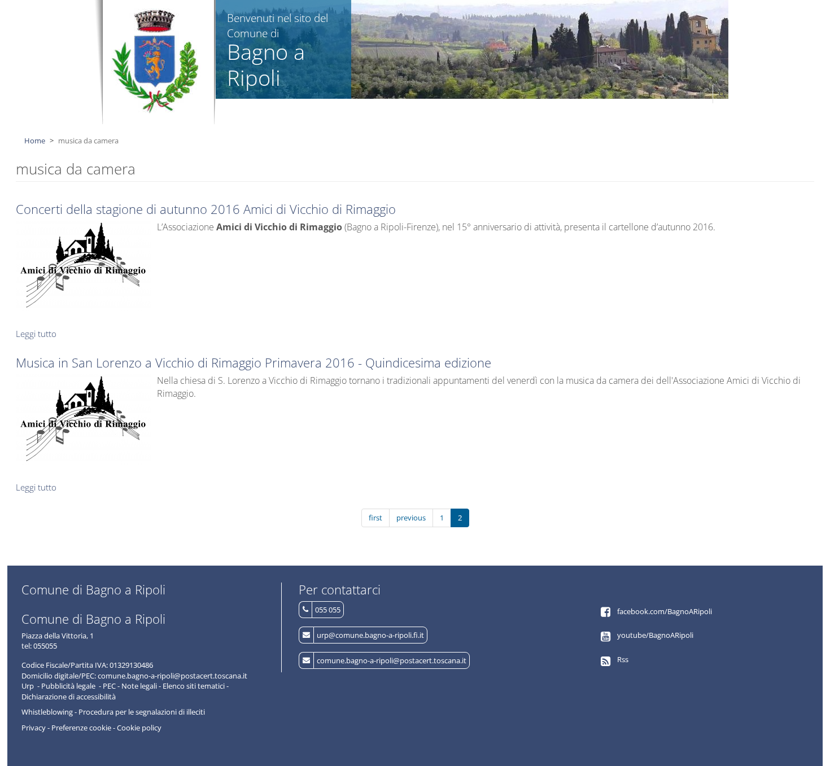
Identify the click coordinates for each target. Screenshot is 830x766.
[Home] (155, 61)
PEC (109, 686)
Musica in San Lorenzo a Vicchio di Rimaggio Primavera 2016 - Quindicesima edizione (253, 362)
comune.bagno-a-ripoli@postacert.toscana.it (391, 660)
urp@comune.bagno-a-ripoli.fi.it (370, 635)
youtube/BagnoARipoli (655, 635)
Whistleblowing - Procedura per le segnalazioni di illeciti (113, 712)
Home (34, 140)
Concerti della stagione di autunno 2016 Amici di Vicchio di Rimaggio (206, 208)
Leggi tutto (36, 333)
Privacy (33, 728)
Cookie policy (139, 728)
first (375, 518)
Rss (622, 659)
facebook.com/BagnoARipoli (664, 611)
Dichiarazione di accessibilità (68, 696)
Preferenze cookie (81, 728)
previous (411, 518)
